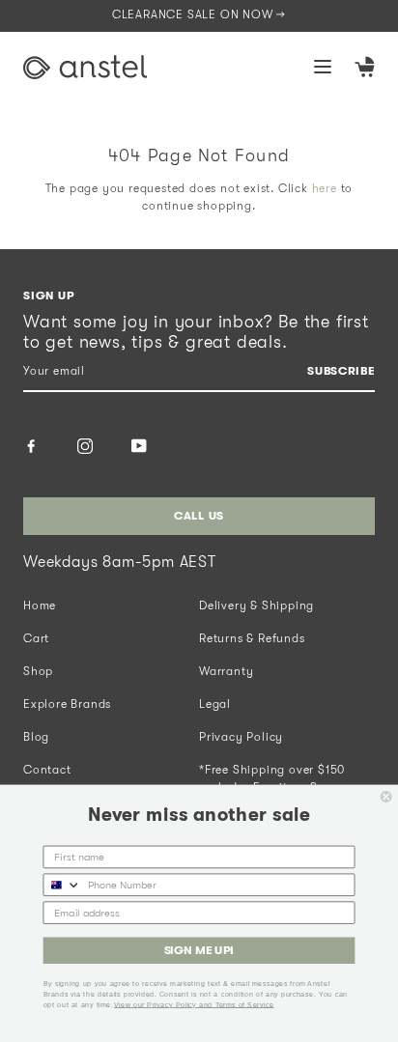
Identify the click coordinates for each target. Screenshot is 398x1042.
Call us (199, 515)
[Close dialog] (386, 796)
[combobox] (61, 884)
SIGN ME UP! (199, 950)
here (324, 188)
